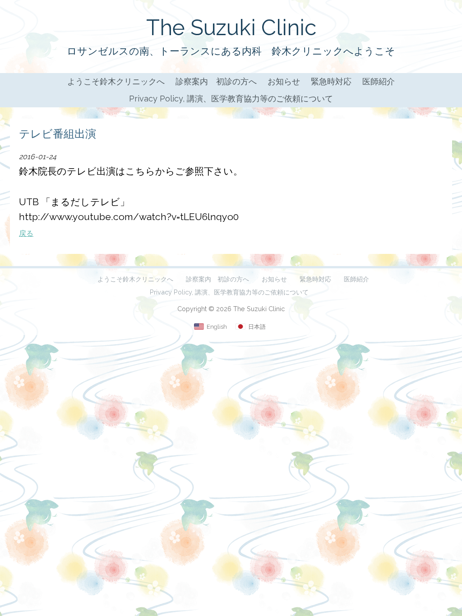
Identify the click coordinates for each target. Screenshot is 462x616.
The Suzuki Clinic (231, 27)
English (217, 326)
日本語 (257, 326)
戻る (26, 233)
